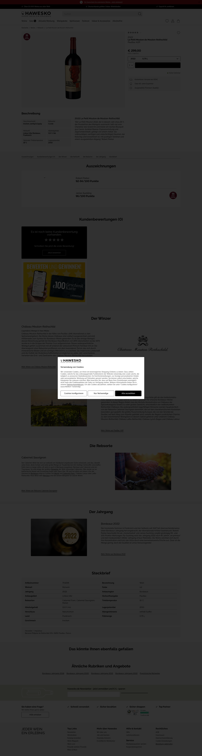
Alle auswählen (128, 393)
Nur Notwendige (101, 393)
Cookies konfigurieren (73, 393)
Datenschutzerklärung (75, 384)
